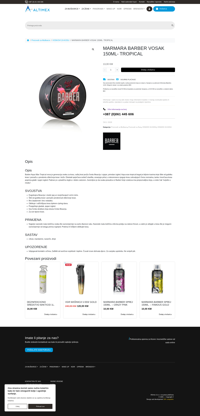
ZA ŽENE (85, 9)
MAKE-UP (111, 9)
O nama (116, 2)
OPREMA (127, 9)
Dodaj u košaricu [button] (50, 314)
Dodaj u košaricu (148, 70)
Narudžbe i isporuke (154, 2)
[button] (93, 49)
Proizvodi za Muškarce (40, 40)
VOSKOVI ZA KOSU (60, 40)
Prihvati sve (40, 406)
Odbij (17, 406)
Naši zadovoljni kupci (129, 2)
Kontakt (142, 2)
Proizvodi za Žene (134, 127)
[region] (30, 397)
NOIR (119, 9)
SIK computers (169, 399)
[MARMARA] (111, 141)
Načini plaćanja (169, 2)
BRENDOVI (138, 9)
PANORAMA (98, 9)
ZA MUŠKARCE (71, 9)
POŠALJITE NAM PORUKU (39, 350)
